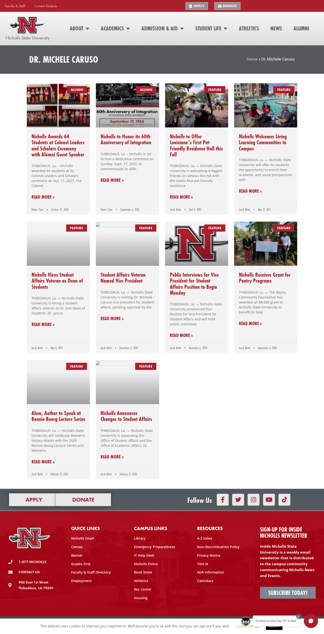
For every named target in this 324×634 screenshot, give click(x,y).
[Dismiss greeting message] (299, 616)
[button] (311, 621)
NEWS (276, 28)
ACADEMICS (112, 28)
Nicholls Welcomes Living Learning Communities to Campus (263, 142)
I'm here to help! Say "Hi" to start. (276, 621)
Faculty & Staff (15, 6)
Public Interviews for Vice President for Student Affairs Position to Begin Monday (194, 284)
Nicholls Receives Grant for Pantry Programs (265, 277)
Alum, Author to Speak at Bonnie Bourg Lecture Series (58, 416)
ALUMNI (301, 28)
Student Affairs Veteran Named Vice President (123, 277)
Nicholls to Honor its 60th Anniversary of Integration (126, 139)
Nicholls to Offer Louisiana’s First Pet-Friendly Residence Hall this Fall (196, 145)
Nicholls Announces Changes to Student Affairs (126, 416)
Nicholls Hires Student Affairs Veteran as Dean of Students (57, 281)
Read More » (43, 197)
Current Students (46, 6)
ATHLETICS (249, 28)
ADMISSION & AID (159, 28)
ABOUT (76, 28)
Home (252, 59)
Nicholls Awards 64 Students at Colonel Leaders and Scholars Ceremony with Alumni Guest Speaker (58, 145)
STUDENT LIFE (208, 28)
